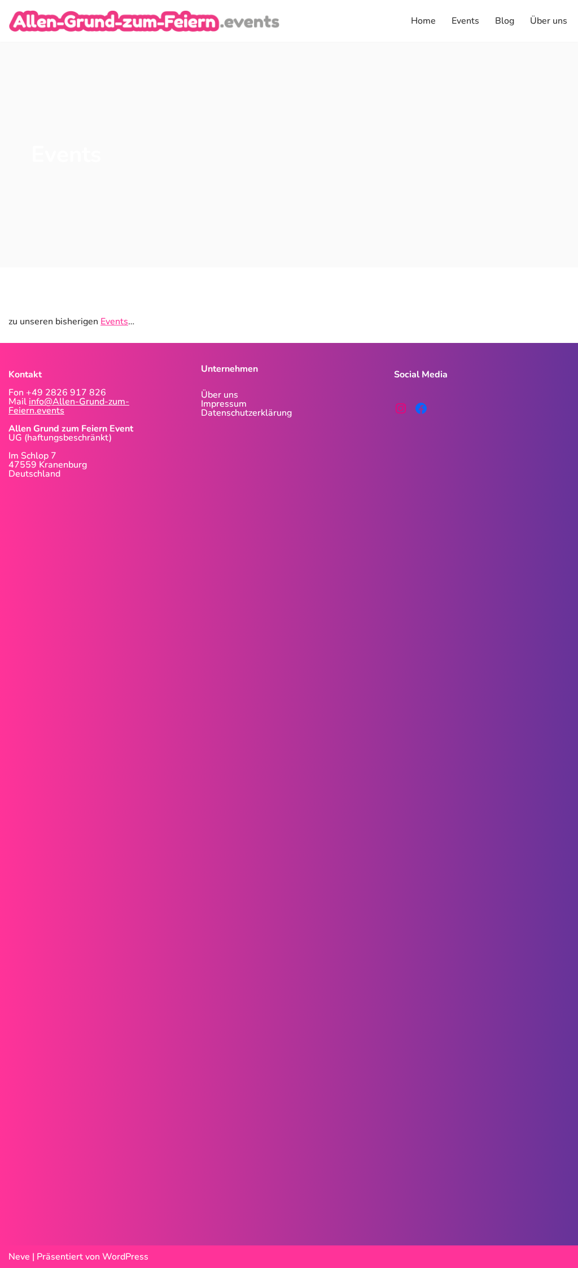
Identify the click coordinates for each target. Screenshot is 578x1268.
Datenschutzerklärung (246, 413)
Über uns (548, 21)
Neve (19, 1257)
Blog (504, 21)
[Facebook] (421, 408)
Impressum (224, 404)
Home (423, 21)
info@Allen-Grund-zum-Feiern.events (68, 406)
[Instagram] (401, 408)
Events (465, 21)
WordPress (125, 1257)
